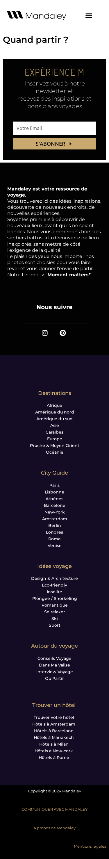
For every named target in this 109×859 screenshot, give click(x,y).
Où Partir (54, 678)
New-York (54, 512)
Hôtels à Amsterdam (53, 724)
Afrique (54, 405)
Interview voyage (54, 671)
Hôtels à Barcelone (54, 730)
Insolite (54, 591)
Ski (54, 618)
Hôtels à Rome (54, 757)
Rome (54, 538)
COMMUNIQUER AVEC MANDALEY (54, 809)
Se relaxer (54, 611)
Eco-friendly (54, 585)
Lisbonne (54, 492)
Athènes (54, 498)
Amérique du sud (54, 418)
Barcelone (54, 505)
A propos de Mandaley (54, 828)
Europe (54, 438)
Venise (55, 545)
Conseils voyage (54, 658)
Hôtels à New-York (54, 750)
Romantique (55, 605)
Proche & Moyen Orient (54, 445)
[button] (88, 15)
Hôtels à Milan (54, 744)
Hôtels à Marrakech (54, 737)
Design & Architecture (54, 578)
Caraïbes (54, 432)
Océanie (54, 452)
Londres (54, 532)
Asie (54, 425)
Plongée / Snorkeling (54, 598)
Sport (54, 625)
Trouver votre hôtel (54, 717)
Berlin (54, 525)
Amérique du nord (54, 412)
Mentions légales (90, 846)
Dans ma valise (54, 665)
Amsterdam (54, 518)
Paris (54, 485)
